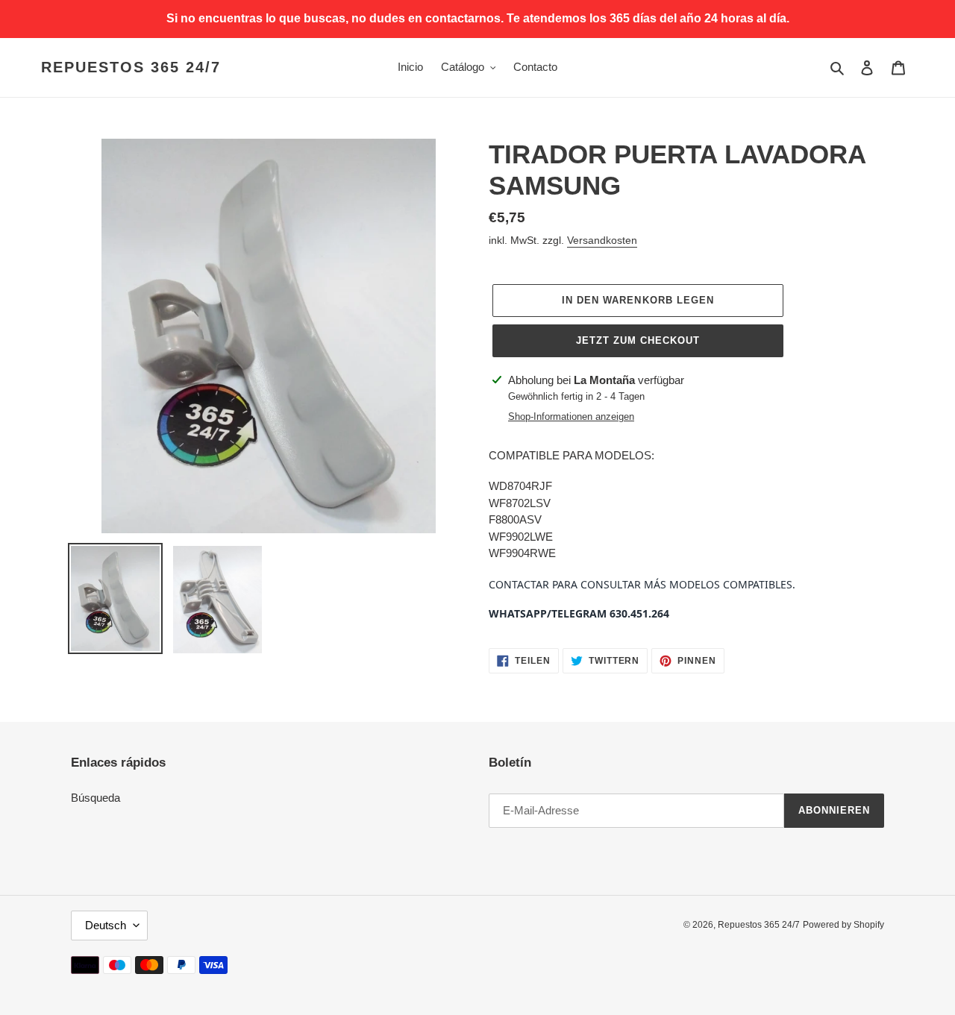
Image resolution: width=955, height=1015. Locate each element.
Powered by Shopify (843, 925)
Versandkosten (602, 240)
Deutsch (105, 925)
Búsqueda (95, 797)
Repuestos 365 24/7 (131, 67)
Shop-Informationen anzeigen (571, 416)
